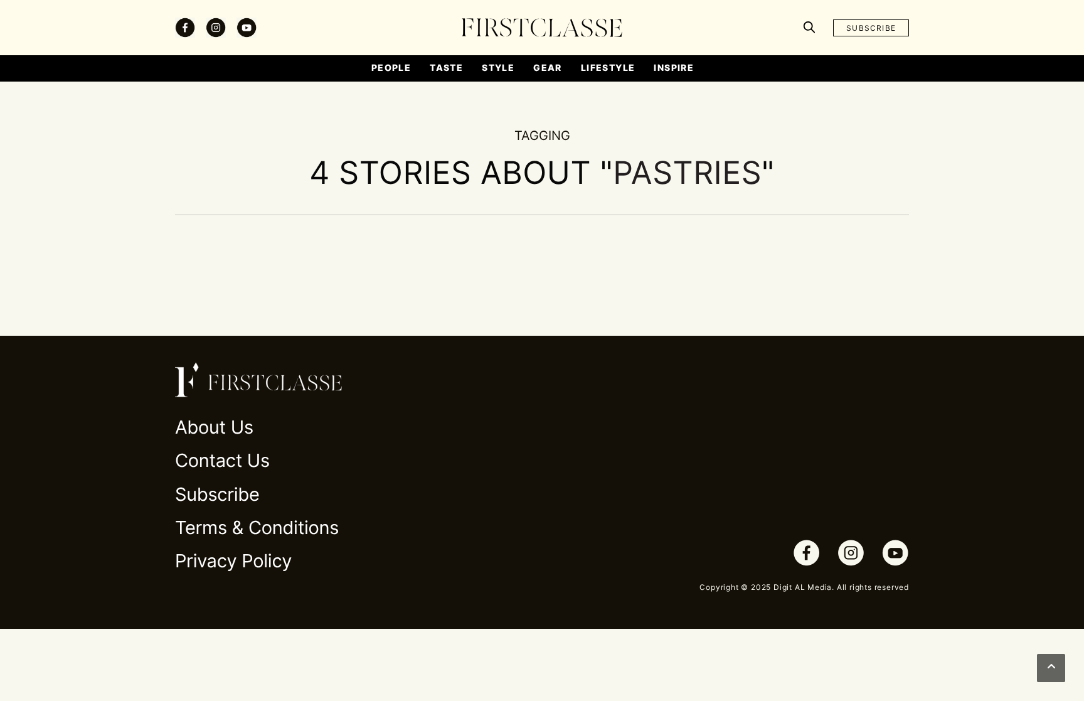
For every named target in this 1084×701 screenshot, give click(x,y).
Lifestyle (608, 67)
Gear (547, 67)
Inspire (674, 67)
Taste (446, 67)
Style (498, 67)
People (391, 67)
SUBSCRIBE (871, 28)
